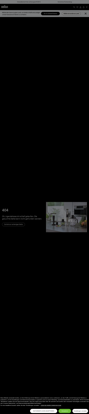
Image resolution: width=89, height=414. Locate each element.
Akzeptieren (65, 411)
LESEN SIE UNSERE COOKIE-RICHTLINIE (51, 405)
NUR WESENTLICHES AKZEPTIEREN (43, 411)
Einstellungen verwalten (80, 411)
